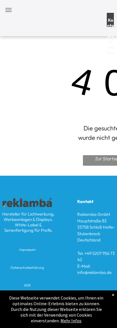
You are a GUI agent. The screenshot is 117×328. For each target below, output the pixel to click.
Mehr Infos (71, 320)
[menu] (8, 10)
